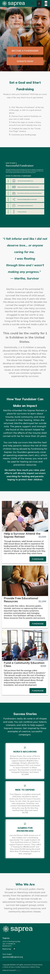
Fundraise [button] (38, 559)
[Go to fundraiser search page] (32, 3)
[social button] (39, 3)
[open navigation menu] (46, 3)
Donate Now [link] (25, 61)
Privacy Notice (37, 965)
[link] (25, 559)
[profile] (36, 3)
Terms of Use (9, 967)
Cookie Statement (22, 967)
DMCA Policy (35, 967)
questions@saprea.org (13, 957)
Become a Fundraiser (25, 50)
